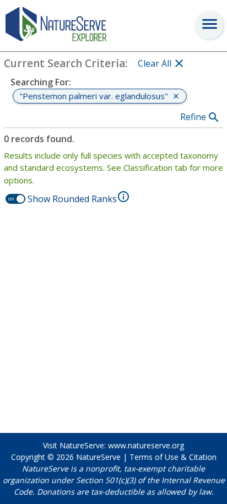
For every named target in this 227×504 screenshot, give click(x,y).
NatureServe (98, 457)
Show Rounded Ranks (72, 199)
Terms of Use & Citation (173, 457)
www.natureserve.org (146, 445)
